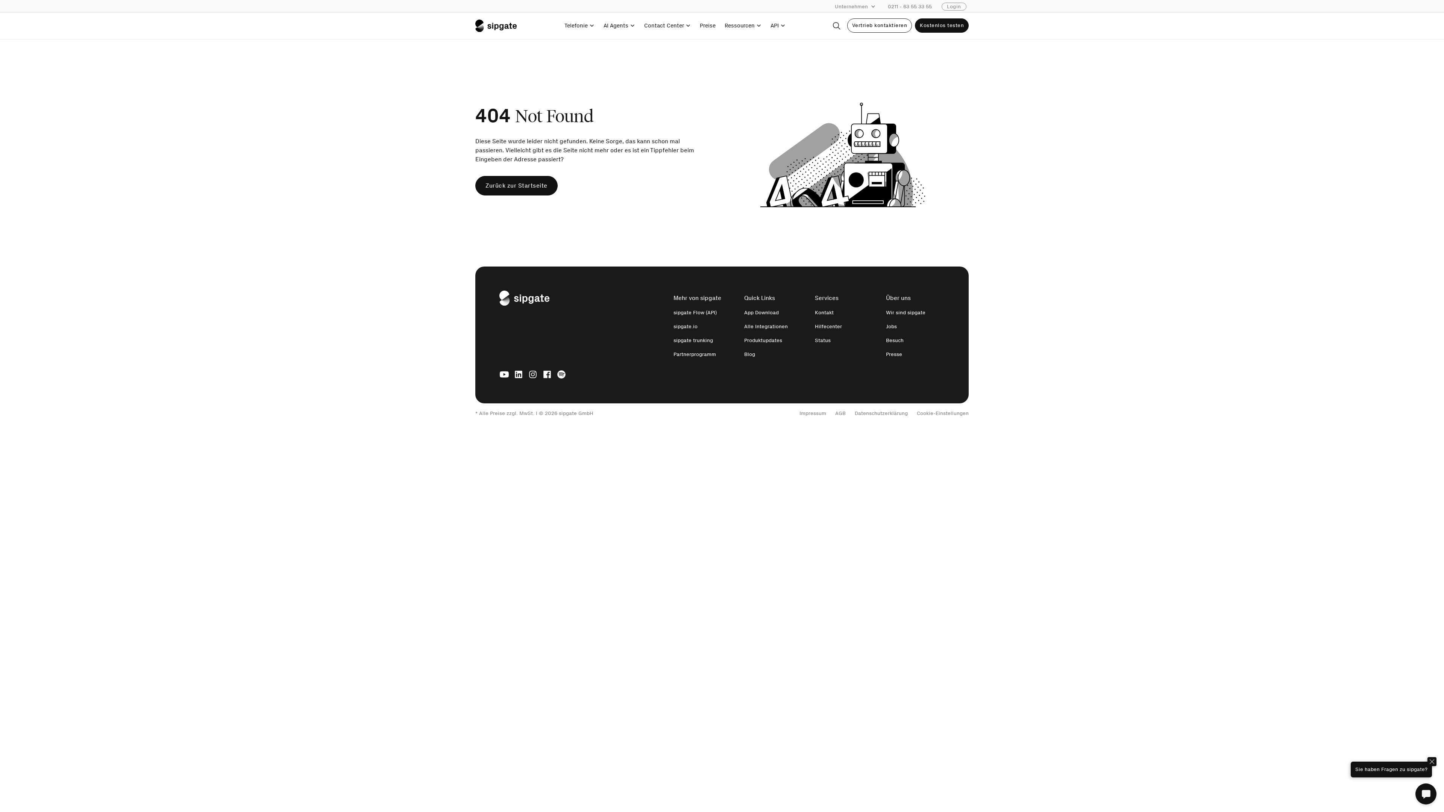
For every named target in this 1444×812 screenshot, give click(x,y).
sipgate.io (685, 326)
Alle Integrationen (766, 326)
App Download (761, 312)
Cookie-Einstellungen (943, 413)
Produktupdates (763, 340)
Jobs (891, 326)
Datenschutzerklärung (881, 413)
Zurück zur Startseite (516, 185)
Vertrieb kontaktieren (879, 25)
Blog (749, 354)
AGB (840, 413)
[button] (859, 7)
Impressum (812, 413)
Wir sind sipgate (905, 312)
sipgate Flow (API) (695, 312)
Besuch (895, 340)
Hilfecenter (828, 326)
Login (954, 6)
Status (823, 340)
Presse (894, 354)
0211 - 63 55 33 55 (910, 6)
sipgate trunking (693, 340)
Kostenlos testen (942, 25)
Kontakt (824, 312)
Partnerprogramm (694, 354)
